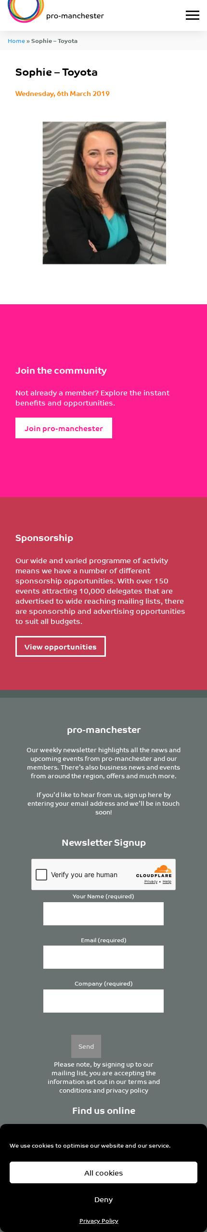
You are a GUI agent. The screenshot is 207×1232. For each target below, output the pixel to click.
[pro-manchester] (77, 15)
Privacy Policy (98, 1220)
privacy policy (127, 1090)
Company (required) (104, 983)
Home (16, 40)
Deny (103, 1198)
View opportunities (61, 646)
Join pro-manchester (64, 427)
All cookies (103, 1172)
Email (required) (104, 940)
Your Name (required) (103, 896)
